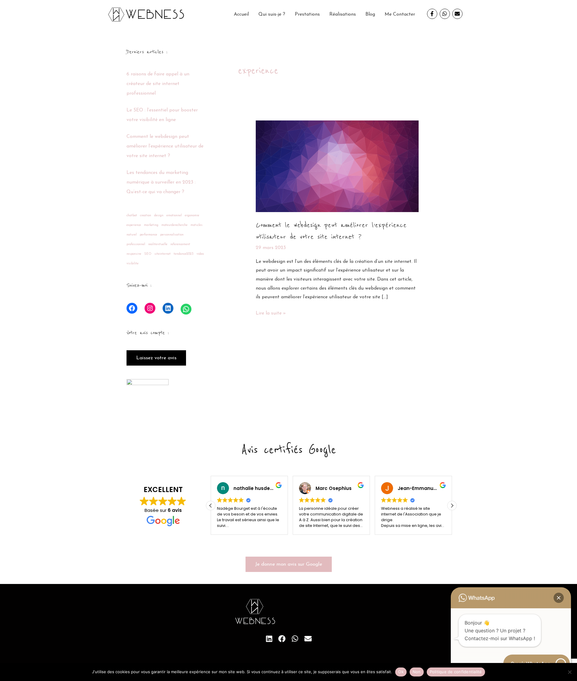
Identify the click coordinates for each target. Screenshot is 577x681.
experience (134, 225)
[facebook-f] (433, 14)
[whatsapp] (446, 14)
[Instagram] (150, 308)
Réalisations (342, 14)
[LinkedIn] (168, 308)
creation (145, 215)
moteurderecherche (174, 225)
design (158, 215)
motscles (197, 225)
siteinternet (162, 254)
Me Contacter (400, 14)
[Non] (569, 672)
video (200, 254)
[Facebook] (132, 308)
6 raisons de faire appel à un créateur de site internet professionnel (158, 84)
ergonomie (192, 215)
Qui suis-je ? (271, 14)
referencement (180, 244)
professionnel (136, 244)
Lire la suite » (271, 312)
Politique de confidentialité (456, 671)
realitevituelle (157, 244)
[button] (451, 505)
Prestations (307, 14)
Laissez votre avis (156, 357)
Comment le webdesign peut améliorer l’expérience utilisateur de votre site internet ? (165, 146)
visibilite (133, 263)
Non (417, 671)
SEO (147, 254)
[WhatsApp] (186, 309)
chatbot (132, 215)
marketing (151, 225)
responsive (134, 254)
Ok (401, 671)
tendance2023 (184, 254)
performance (148, 234)
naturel (132, 234)
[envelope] (458, 14)
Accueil (241, 14)
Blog (370, 14)
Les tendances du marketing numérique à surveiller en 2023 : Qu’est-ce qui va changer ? (161, 182)
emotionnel (174, 215)
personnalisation (172, 234)
